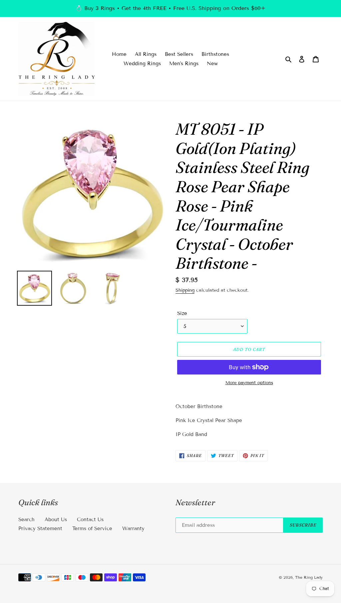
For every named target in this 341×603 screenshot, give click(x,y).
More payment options (249, 382)
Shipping (184, 290)
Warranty (133, 528)
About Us (56, 520)
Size (182, 313)
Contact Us (90, 520)
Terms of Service (92, 528)
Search (26, 520)
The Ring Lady (309, 577)
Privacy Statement (40, 528)
